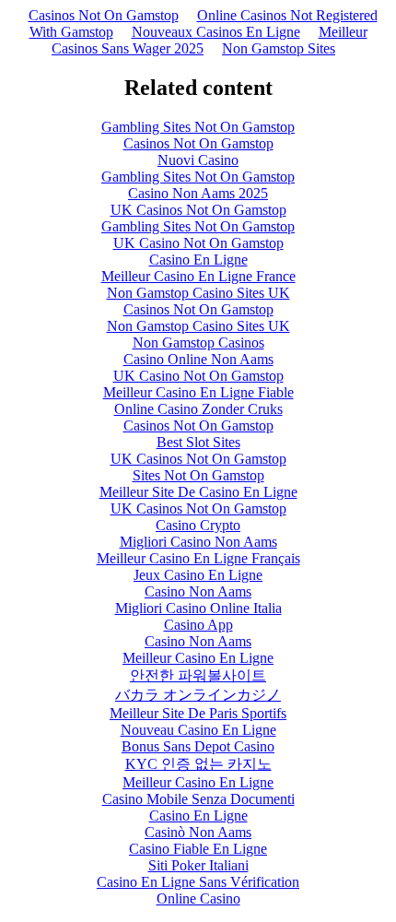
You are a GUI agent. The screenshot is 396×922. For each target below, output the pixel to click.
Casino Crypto (198, 525)
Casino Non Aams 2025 (198, 193)
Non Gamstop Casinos (198, 342)
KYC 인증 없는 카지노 (198, 764)
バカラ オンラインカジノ (198, 695)
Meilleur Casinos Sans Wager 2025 (209, 40)
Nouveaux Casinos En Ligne (216, 32)
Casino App (198, 624)
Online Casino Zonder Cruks (198, 409)
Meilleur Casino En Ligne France (198, 276)
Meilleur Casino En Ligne (198, 658)
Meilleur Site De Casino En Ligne (198, 492)
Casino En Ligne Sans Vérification (198, 882)
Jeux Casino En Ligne (198, 575)
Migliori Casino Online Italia (198, 608)
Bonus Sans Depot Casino (198, 746)
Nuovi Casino (198, 160)
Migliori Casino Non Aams (198, 542)
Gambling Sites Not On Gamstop (198, 127)
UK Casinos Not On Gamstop (198, 210)
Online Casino (198, 898)
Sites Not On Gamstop (198, 475)
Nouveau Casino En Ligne (198, 730)
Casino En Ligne (198, 259)
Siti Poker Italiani (198, 865)
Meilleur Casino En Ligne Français (198, 558)
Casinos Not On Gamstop (104, 15)
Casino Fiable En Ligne (198, 849)
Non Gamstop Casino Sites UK (198, 293)
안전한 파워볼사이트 (198, 675)
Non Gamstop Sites (278, 48)
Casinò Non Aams (198, 832)
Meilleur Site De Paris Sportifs (198, 713)
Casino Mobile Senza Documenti (198, 799)
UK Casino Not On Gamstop (198, 243)
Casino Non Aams (198, 591)
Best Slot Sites (198, 442)
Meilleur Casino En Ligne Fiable (198, 392)
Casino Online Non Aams (198, 359)
